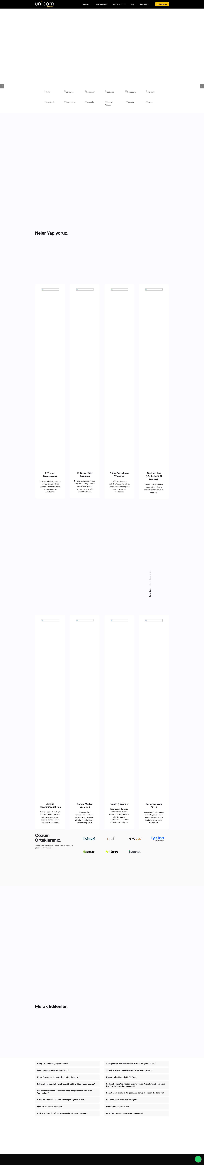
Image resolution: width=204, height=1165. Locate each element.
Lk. (150, 571)
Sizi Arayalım (162, 4)
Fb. (150, 583)
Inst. (150, 578)
